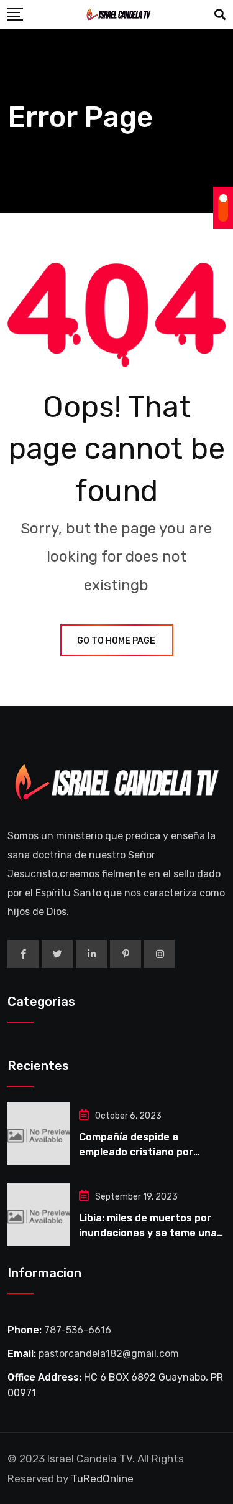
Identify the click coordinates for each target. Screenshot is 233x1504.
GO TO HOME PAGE (116, 641)
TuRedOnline (102, 1478)
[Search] (220, 15)
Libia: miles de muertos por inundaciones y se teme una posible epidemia (148, 1233)
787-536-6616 (77, 1330)
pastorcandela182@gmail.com (109, 1354)
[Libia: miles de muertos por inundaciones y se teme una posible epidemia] (38, 1214)
